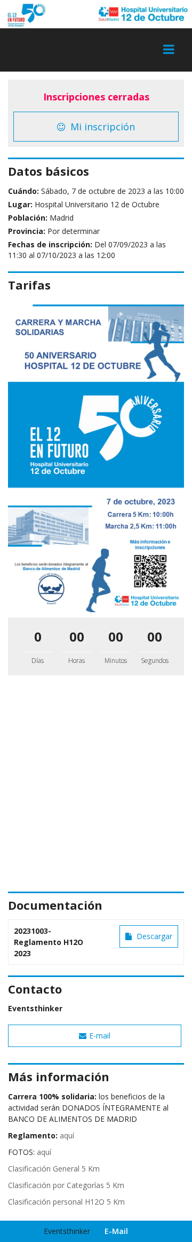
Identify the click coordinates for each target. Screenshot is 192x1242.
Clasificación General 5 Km (54, 1168)
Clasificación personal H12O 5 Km (66, 1202)
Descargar (153, 936)
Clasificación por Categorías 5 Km (66, 1185)
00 (76, 636)
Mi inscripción (101, 126)
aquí (67, 1135)
